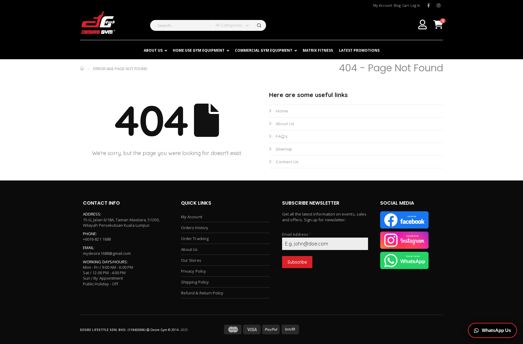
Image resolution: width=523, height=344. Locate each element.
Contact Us (287, 161)
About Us (285, 123)
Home (282, 111)
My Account (191, 216)
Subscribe (297, 262)
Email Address (296, 234)
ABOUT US (153, 50)
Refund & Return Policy (202, 293)
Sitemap (284, 149)
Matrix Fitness (318, 50)
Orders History (194, 227)
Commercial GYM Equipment (263, 50)
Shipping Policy (195, 282)
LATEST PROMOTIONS (359, 50)
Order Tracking (195, 238)
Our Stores (191, 260)
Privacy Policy (193, 271)
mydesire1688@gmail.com (107, 253)
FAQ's (282, 136)
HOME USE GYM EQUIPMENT (199, 50)
